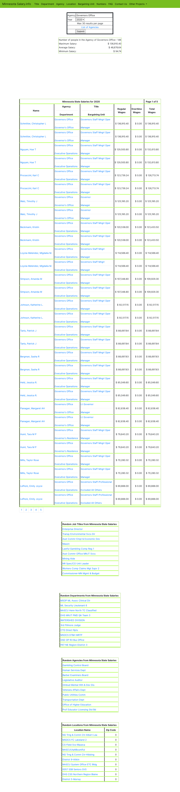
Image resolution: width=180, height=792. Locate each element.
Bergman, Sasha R (29, 356)
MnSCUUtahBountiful (73, 749)
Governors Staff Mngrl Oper (95, 119)
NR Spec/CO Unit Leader (75, 563)
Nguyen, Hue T (28, 149)
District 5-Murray (71, 779)
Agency (60, 4)
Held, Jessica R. (28, 382)
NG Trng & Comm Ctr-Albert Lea (79, 734)
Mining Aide (68, 558)
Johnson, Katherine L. (31, 304)
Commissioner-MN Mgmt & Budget (80, 573)
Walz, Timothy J (28, 201)
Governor (86, 197)
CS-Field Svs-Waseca (73, 744)
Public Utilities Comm (74, 694)
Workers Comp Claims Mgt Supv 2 (80, 568)
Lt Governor (87, 404)
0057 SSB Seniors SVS (74, 769)
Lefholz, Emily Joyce (31, 486)
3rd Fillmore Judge (70, 625)
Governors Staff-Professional (96, 481)
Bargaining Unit (86, 4)
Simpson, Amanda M (31, 278)
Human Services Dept (74, 670)
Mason (65, 543)
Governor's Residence (66, 438)
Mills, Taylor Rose (29, 460)
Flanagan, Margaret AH (32, 408)
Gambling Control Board (75, 665)
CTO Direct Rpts (69, 630)
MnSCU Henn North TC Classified (78, 610)
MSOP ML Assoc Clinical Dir (75, 600)
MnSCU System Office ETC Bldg (79, 764)
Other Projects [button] (137, 4)
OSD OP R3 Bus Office (72, 639)
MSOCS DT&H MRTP (71, 635)
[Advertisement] (90, 78)
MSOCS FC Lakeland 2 (74, 739)
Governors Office (64, 119)
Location (71, 4)
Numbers (101, 4)
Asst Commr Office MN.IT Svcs (78, 553)
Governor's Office (64, 127)
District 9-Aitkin (70, 759)
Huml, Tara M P (28, 434)
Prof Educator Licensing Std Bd (79, 709)
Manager (85, 127)
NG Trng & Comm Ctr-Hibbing (78, 754)
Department (47, 4)
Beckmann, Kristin (29, 227)
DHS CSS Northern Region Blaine (80, 774)
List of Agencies (90, 27)
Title (36, 4)
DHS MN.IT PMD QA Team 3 (75, 615)
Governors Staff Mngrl (92, 248)
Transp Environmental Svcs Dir (78, 534)
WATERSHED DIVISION (72, 620)
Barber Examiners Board (75, 675)
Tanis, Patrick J (28, 330)
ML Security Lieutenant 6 (73, 605)
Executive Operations (66, 153)
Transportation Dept (73, 699)
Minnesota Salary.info (16, 4)
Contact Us (121, 4)
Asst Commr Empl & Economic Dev (81, 538)
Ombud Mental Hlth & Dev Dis (78, 685)
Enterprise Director (72, 529)
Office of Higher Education (77, 704)
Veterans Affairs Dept (74, 689)
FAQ (110, 4)
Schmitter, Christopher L (33, 123)
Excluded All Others (91, 490)
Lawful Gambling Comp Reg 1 (78, 548)
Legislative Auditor (73, 680)
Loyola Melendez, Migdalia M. (36, 253)
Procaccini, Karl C (29, 175)
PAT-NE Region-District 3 (73, 644)
